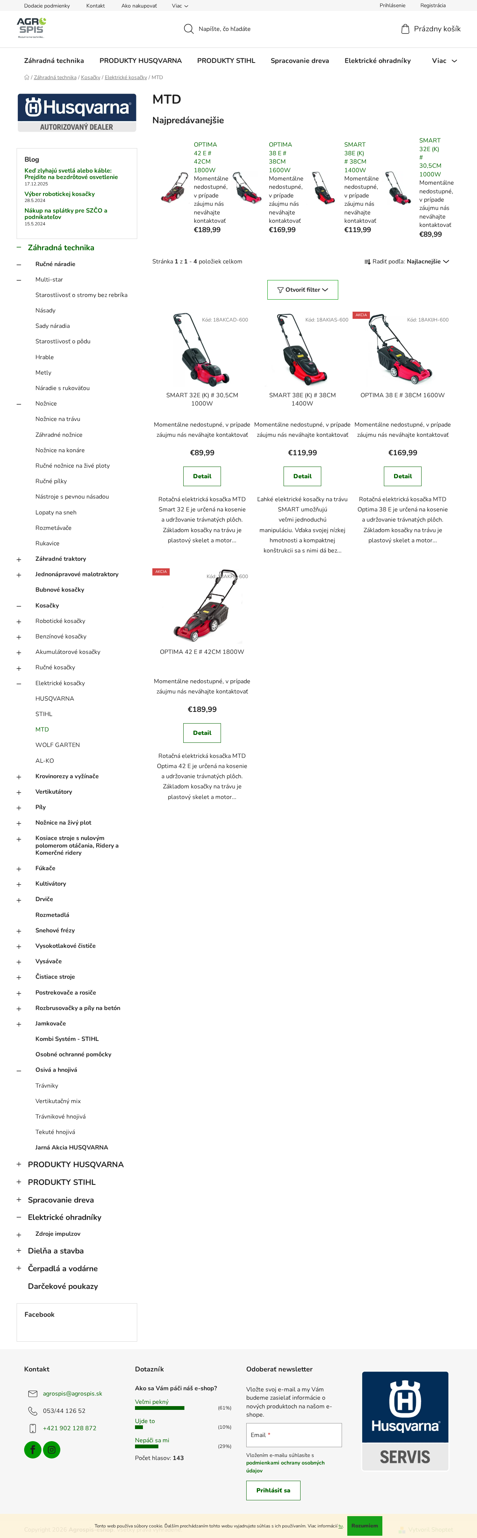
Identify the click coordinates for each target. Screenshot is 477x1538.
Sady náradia (52, 326)
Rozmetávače (53, 528)
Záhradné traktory (60, 559)
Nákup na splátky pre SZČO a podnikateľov (66, 214)
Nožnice (46, 403)
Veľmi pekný (152, 1402)
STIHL (43, 714)
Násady (45, 310)
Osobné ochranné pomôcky (73, 1054)
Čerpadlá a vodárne (63, 1268)
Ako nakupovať (139, 5)
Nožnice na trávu (57, 419)
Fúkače (45, 868)
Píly (40, 807)
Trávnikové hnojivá (60, 1117)
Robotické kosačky (60, 621)
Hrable (44, 357)
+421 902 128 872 (70, 1428)
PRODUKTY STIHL (62, 1182)
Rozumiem (364, 1525)
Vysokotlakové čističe (65, 946)
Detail (202, 476)
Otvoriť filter (302, 290)
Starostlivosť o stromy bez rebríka (81, 295)
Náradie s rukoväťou (62, 388)
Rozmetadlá (52, 915)
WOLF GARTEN (57, 745)
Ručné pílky (51, 481)
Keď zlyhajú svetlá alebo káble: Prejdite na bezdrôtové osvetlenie (71, 174)
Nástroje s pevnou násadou (72, 497)
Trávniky (46, 1086)
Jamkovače (50, 1023)
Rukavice (47, 543)
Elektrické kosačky (60, 683)
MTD (42, 729)
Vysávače (48, 961)
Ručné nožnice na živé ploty (72, 466)
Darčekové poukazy (63, 1286)
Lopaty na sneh (56, 512)
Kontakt (95, 5)
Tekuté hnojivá (55, 1132)
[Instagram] (51, 1449)
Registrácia (433, 5)
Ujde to (145, 1421)
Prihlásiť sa (273, 1490)
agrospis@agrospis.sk (72, 1394)
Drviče (44, 899)
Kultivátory (50, 884)
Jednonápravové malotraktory (76, 574)
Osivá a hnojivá (56, 1070)
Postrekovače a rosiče (65, 993)
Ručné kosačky (55, 667)
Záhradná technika (61, 247)
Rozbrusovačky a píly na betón (77, 1008)
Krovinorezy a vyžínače (67, 776)
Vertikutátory (53, 792)
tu (341, 1526)
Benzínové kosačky (60, 636)
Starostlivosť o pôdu (62, 341)
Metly (43, 373)
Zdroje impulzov (57, 1234)
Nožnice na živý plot (63, 823)
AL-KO (44, 761)
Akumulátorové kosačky (67, 652)
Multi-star (49, 279)
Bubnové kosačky (59, 590)
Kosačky (47, 605)
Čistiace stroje (55, 977)
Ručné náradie (55, 264)
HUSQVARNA (54, 699)
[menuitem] (54, 60)
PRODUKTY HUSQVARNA (76, 1164)
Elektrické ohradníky (64, 1217)
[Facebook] (32, 1449)
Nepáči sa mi (152, 1440)
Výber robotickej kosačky (60, 194)
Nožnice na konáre (60, 450)
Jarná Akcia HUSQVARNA (71, 1147)
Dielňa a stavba (56, 1251)
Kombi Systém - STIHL (67, 1039)
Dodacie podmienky (47, 5)
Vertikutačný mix (58, 1101)
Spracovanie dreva (61, 1200)
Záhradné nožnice (59, 435)
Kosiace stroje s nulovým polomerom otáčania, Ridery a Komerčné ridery (77, 845)
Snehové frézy (55, 930)
